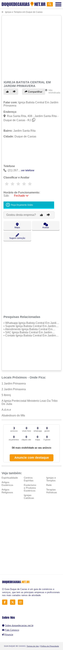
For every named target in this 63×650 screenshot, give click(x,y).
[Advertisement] (31, 47)
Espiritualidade (10, 477)
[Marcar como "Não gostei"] (14, 91)
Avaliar (45, 227)
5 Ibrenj (6, 395)
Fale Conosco (12, 630)
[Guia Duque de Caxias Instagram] (21, 602)
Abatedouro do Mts (13, 415)
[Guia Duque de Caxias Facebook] (5, 602)
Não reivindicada (54, 91)
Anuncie (9, 634)
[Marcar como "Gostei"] (7, 91)
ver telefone (27, 170)
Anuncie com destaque (31, 457)
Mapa (17, 227)
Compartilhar (34, 91)
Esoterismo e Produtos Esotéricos (30, 488)
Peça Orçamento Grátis (21, 205)
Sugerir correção (17, 238)
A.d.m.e (6, 409)
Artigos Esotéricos (7, 483)
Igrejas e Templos (51, 479)
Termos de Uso (33, 646)
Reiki (49, 485)
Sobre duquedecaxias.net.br (19, 625)
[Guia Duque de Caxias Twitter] (13, 602)
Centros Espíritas (28, 479)
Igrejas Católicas (29, 496)
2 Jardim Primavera (14, 389)
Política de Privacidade (49, 646)
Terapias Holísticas (51, 491)
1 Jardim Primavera (14, 383)
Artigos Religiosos (7, 491)
